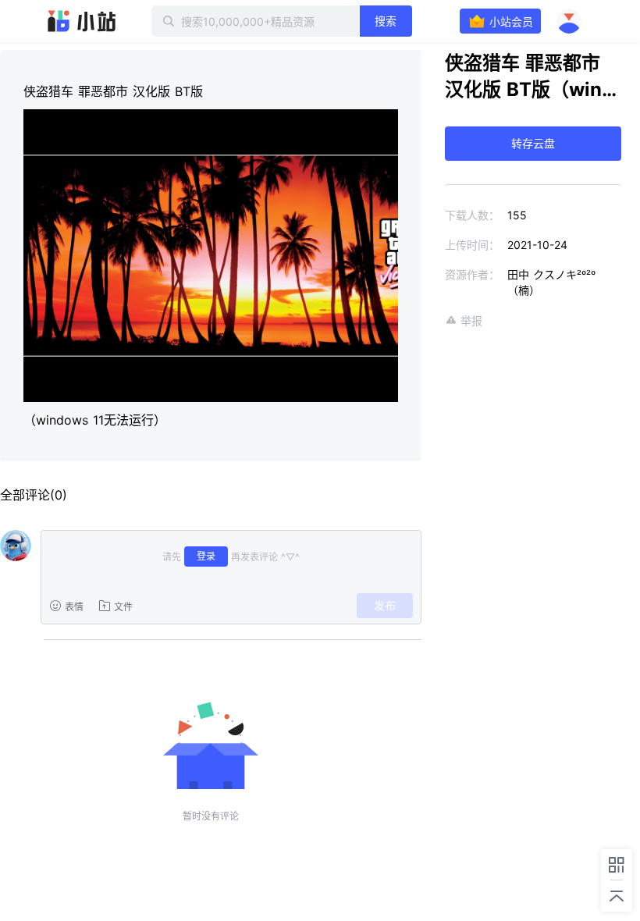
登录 (206, 556)
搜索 (385, 20)
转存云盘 (533, 143)
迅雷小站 (82, 21)
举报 (471, 320)
